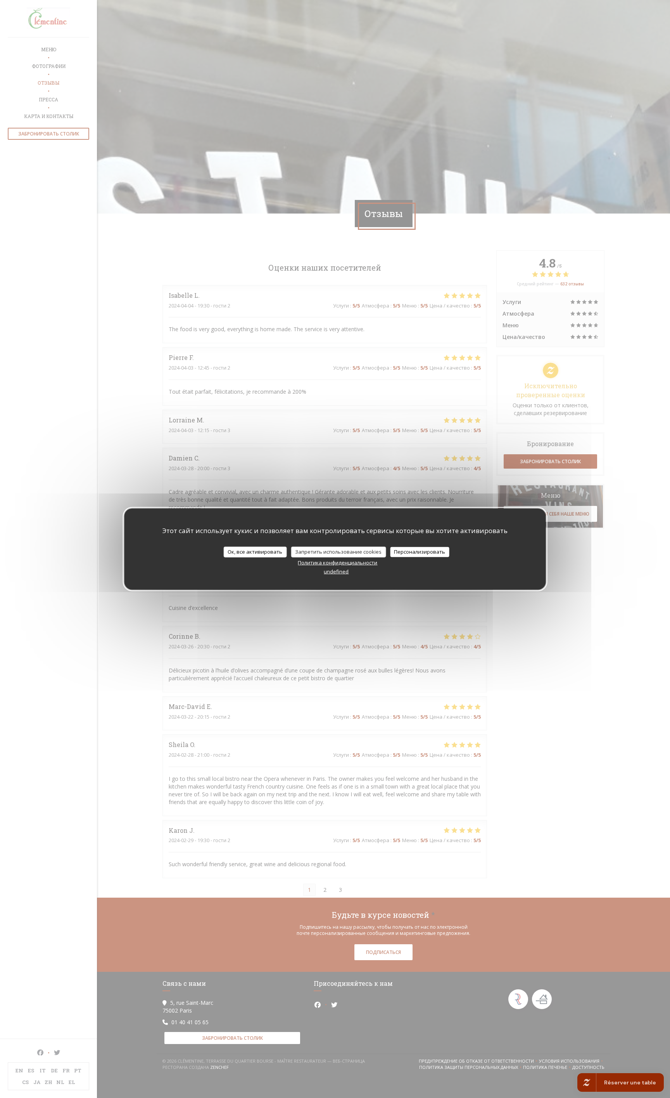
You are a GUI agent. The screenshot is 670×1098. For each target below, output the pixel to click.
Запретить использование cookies (338, 551)
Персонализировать (419, 551)
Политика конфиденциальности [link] (337, 562)
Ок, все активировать (255, 551)
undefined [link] (336, 571)
